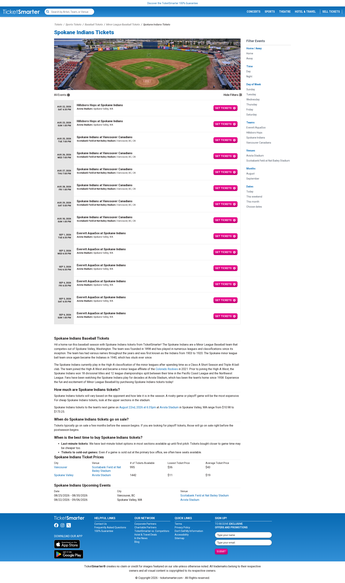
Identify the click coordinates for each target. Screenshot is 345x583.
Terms (178, 523)
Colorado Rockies (167, 369)
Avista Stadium (169, 407)
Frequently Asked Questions (110, 527)
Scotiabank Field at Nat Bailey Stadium (106, 469)
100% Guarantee (103, 531)
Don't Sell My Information (189, 531)
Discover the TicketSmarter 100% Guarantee (172, 3)
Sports (270, 11)
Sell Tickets (331, 11)
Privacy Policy (182, 527)
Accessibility (182, 534)
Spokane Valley (63, 475)
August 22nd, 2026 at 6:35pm (137, 407)
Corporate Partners (145, 523)
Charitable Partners (145, 527)
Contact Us (100, 523)
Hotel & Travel (305, 11)
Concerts (253, 11)
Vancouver (60, 467)
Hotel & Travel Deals (145, 534)
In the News (141, 538)
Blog (136, 541)
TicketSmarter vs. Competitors (151, 531)
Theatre (285, 11)
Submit (221, 551)
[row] (147, 108)
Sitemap (179, 538)
